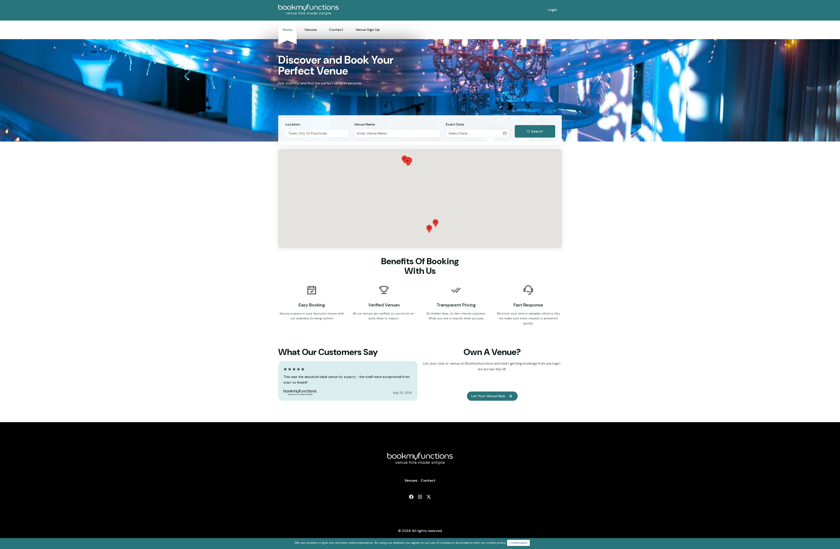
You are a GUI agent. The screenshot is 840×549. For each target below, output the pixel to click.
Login (552, 9)
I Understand (518, 543)
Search (536, 131)
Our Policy (538, 543)
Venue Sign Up (367, 29)
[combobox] (317, 133)
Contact (336, 29)
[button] (407, 162)
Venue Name (364, 124)
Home (287, 29)
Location (292, 124)
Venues (310, 29)
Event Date (455, 124)
